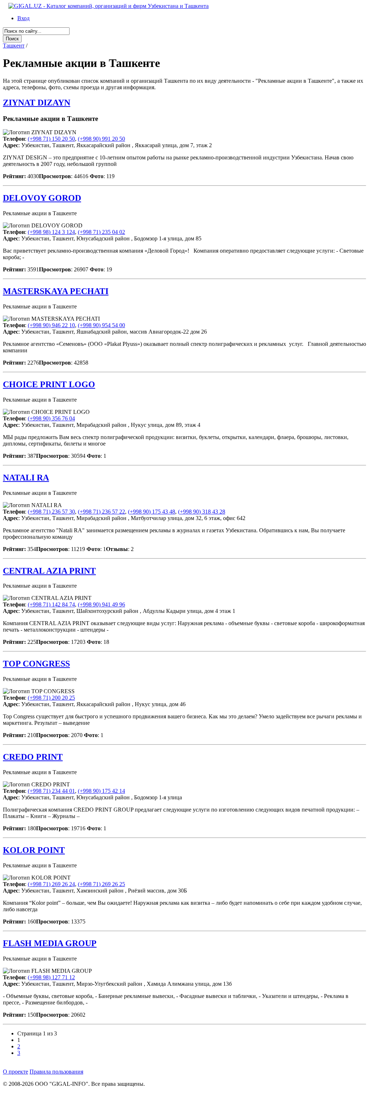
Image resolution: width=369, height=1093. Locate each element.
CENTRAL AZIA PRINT (49, 570)
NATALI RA (26, 477)
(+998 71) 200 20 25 (51, 698)
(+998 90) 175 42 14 (101, 791)
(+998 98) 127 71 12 (51, 977)
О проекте (15, 1072)
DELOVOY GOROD (42, 198)
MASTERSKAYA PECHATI (55, 291)
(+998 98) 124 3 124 (51, 232)
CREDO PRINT (33, 757)
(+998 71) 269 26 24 (51, 884)
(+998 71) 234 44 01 (51, 791)
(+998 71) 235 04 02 (101, 232)
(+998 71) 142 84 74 (51, 604)
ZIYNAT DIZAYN (36, 102)
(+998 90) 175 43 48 (151, 512)
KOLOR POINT (34, 850)
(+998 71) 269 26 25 (101, 884)
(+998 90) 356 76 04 (51, 418)
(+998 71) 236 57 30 (51, 512)
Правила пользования (56, 1072)
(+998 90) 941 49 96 (101, 604)
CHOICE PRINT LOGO (49, 384)
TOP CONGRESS (36, 663)
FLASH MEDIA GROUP (50, 943)
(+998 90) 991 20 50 (101, 139)
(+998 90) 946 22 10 (51, 325)
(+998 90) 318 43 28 (201, 512)
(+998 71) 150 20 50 (51, 139)
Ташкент (14, 45)
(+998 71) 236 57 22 (101, 512)
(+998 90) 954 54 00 (101, 325)
